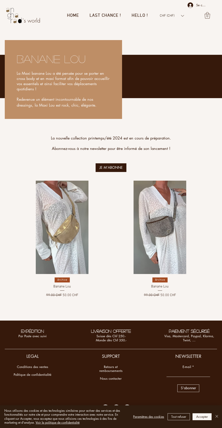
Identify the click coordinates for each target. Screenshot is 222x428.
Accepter (202, 417)
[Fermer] (216, 417)
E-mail (187, 366)
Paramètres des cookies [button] (148, 417)
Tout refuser (178, 417)
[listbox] (172, 16)
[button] (172, 16)
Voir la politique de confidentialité (58, 422)
